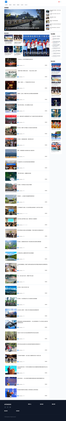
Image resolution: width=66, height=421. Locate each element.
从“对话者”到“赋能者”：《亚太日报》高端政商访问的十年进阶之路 (29, 355)
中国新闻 (10, 4)
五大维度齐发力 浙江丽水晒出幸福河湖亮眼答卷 (26, 161)
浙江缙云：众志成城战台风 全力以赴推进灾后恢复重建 (27, 298)
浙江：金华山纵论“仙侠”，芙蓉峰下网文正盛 (25, 275)
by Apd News (8, 29)
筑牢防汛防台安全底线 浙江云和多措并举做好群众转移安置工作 (28, 344)
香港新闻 (18, 4)
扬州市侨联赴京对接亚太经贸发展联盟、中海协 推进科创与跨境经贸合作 (30, 230)
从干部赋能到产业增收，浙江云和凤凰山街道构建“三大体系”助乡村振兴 (30, 207)
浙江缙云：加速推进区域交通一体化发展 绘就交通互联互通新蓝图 (29, 241)
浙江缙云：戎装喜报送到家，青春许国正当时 (25, 139)
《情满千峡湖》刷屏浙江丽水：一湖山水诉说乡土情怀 (27, 70)
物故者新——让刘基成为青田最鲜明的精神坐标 (25, 196)
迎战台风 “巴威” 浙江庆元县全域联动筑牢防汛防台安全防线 (28, 332)
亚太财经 (22, 4)
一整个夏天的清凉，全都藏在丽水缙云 (24, 173)
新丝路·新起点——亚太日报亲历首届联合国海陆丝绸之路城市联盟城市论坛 (30, 378)
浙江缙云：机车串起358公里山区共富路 (24, 184)
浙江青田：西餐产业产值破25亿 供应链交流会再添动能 (27, 127)
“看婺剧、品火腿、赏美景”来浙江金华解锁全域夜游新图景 (27, 93)
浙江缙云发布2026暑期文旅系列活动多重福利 (25, 253)
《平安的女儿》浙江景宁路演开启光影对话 (25, 59)
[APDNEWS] (6, 2)
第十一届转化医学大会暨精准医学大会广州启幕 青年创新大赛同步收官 (30, 116)
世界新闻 (14, 4)
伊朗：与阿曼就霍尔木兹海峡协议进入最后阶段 (25, 150)
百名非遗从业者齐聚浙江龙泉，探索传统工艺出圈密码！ (27, 218)
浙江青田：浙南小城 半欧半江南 (23, 287)
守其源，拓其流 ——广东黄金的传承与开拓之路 (26, 82)
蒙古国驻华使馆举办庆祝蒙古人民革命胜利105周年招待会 (27, 389)
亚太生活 (26, 4)
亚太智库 (6, 4)
